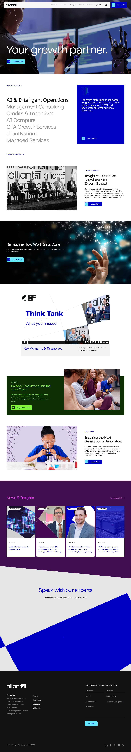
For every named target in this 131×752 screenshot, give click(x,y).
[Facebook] (110, 745)
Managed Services (14, 714)
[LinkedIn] (106, 745)
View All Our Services (14, 154)
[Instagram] (123, 745)
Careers (81, 5)
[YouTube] (119, 745)
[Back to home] (11, 5)
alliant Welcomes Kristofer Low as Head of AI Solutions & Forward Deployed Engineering (80, 549)
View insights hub (116, 498)
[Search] (106, 4)
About (63, 5)
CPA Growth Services (15, 704)
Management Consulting (16, 698)
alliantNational (12, 708)
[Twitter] (114, 745)
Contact (89, 5)
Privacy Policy (11, 745)
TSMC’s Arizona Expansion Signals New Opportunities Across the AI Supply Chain (108, 549)
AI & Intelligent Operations (17, 711)
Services (54, 5)
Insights (73, 5)
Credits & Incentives (15, 701)
